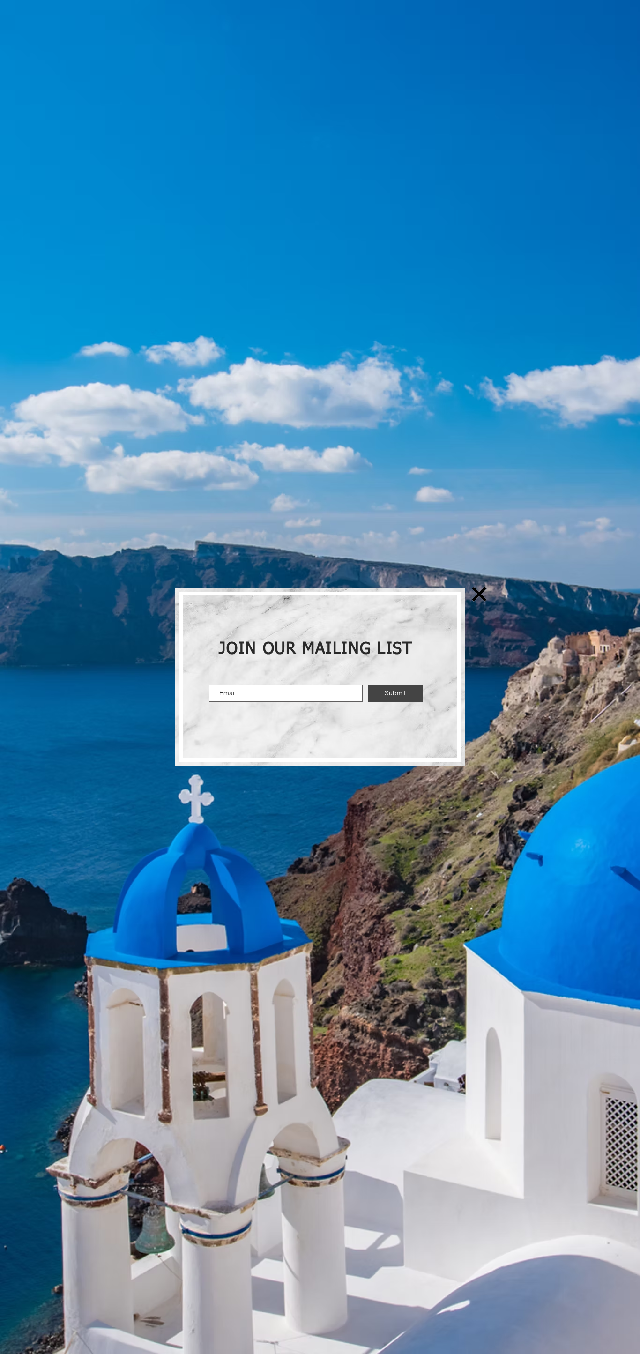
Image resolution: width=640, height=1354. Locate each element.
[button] (479, 594)
